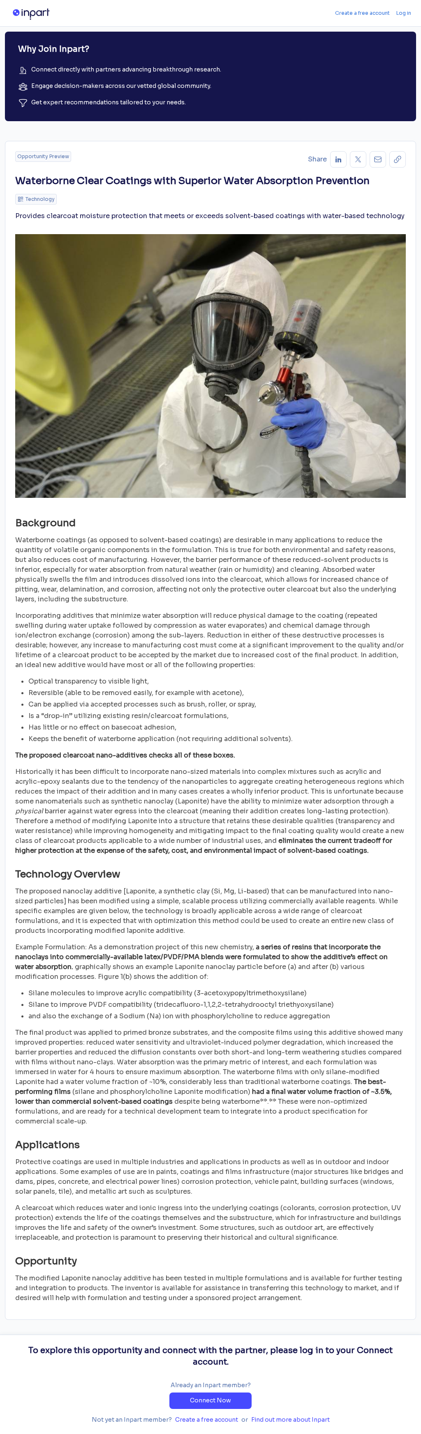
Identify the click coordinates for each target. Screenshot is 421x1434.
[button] (397, 159)
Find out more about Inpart (290, 1419)
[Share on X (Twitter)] (358, 159)
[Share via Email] (378, 159)
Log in (403, 13)
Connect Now (210, 1400)
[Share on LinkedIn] (338, 159)
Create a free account (362, 13)
